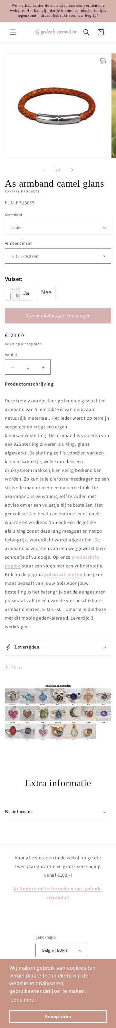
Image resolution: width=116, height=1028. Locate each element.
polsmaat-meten (63, 574)
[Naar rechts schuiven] (72, 170)
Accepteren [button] (58, 1016)
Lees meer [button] (23, 1000)
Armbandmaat (18, 243)
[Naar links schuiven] (44, 170)
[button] (13, 32)
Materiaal (13, 215)
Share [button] (17, 667)
